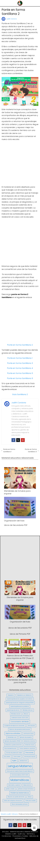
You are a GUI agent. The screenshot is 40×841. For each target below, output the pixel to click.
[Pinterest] (24, 825)
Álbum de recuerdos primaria (20, 804)
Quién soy (21, 834)
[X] (15, 825)
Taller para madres (30, 800)
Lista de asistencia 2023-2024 (19, 775)
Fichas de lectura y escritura (27, 748)
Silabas (30, 797)
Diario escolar (31, 725)
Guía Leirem (7, 756)
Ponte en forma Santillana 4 (20, 368)
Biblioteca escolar (16, 714)
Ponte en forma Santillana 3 (20, 363)
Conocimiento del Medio (20, 722)
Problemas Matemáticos (20, 793)
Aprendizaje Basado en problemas (19, 706)
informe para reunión (29, 756)
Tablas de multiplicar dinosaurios (13, 800)
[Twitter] (18, 440)
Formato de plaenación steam (14, 752)
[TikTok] (29, 825)
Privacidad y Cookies (20, 836)
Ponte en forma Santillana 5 (20, 373)
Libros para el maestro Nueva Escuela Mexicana (20, 771)
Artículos (5, 832)
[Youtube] (23, 440)
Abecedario (11, 695)
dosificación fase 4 (28, 733)
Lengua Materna (19, 766)
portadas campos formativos (26, 789)
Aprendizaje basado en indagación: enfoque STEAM (20, 702)
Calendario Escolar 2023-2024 (19, 717)
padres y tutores (10, 789)
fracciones (29, 753)
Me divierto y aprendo (14, 785)
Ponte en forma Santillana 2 (20, 345)
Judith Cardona (11, 19)
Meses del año (27, 785)
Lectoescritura (23, 760)
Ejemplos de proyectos (26, 737)
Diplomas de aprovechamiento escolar (19, 729)
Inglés (14, 760)
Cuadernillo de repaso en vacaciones (14, 725)
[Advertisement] (20, 163)
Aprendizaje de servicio (13, 710)
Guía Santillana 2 (20, 394)
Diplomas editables (13, 733)
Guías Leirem (17, 756)
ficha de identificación (10, 748)
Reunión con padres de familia (16, 797)
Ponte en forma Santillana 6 (20, 378)
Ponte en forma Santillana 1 (20, 358)
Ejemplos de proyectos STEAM (12, 741)
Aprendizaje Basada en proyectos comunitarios (20, 699)
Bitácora (26, 714)
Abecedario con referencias (24, 695)
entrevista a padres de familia (13, 745)
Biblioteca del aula (28, 710)
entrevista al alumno (29, 741)
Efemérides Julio (12, 737)
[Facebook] (13, 440)
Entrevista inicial (29, 745)
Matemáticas (19, 780)
